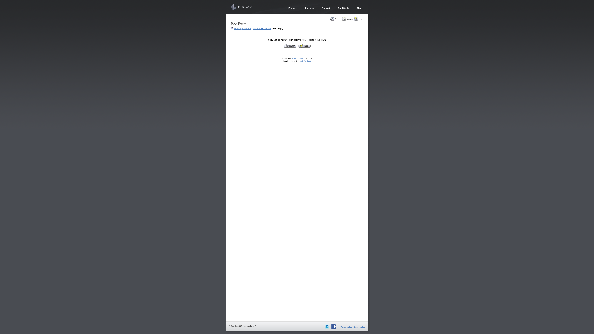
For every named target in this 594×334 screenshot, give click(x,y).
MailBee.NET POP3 (262, 28)
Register (350, 19)
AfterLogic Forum (242, 28)
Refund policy (359, 327)
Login (361, 19)
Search (337, 19)
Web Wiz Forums (297, 58)
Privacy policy (346, 327)
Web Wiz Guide (305, 61)
